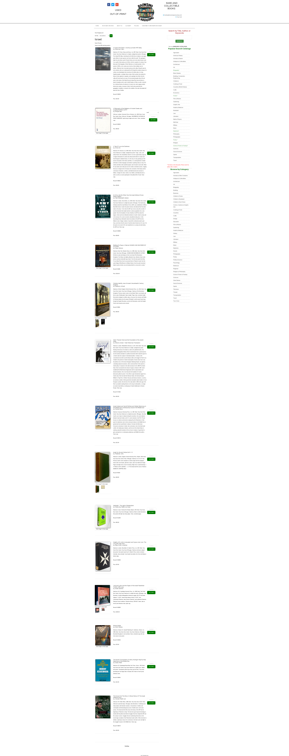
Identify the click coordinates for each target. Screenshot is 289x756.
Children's (176, 81)
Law (174, 113)
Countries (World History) (180, 87)
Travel (175, 160)
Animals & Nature (178, 58)
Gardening (176, 101)
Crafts (174, 90)
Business (175, 193)
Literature (175, 116)
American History (178, 55)
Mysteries (175, 248)
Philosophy (176, 134)
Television (176, 289)
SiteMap (127, 746)
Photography (176, 137)
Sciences (175, 148)
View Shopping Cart (99, 32)
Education (176, 221)
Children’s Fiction (178, 196)
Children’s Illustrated (178, 199)
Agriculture (176, 52)
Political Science (177, 259)
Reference (176, 265)
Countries (176, 212)
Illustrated (176, 110)
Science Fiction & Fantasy (180, 274)
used (148, 112)
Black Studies (177, 73)
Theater (175, 292)
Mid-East (175, 122)
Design (175, 218)
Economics (176, 92)
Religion (175, 142)
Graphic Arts (176, 104)
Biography (176, 187)
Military (175, 125)
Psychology (176, 262)
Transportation (177, 157)
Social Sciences (177, 151)
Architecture (176, 64)
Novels (175, 251)
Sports (175, 154)
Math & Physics (177, 119)
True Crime (176, 301)
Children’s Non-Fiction (179, 202)
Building (175, 190)
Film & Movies (177, 98)
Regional (175, 268)
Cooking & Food (177, 84)
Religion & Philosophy (179, 271)
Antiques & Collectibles (179, 61)
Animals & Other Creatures (180, 175)
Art (174, 67)
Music (174, 128)
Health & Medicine (178, 107)
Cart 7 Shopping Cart (144, 755)
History (175, 233)
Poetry (175, 257)
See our (178, 46)
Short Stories (176, 280)
